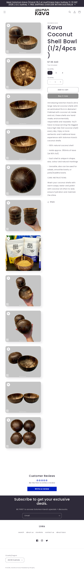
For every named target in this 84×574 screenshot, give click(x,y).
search (21, 532)
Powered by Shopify (28, 568)
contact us (49, 532)
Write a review (42, 489)
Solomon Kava (16, 568)
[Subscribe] (59, 515)
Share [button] (52, 202)
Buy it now (63, 96)
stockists (39, 532)
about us (30, 532)
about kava (61, 532)
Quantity (50, 78)
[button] (4, 12)
